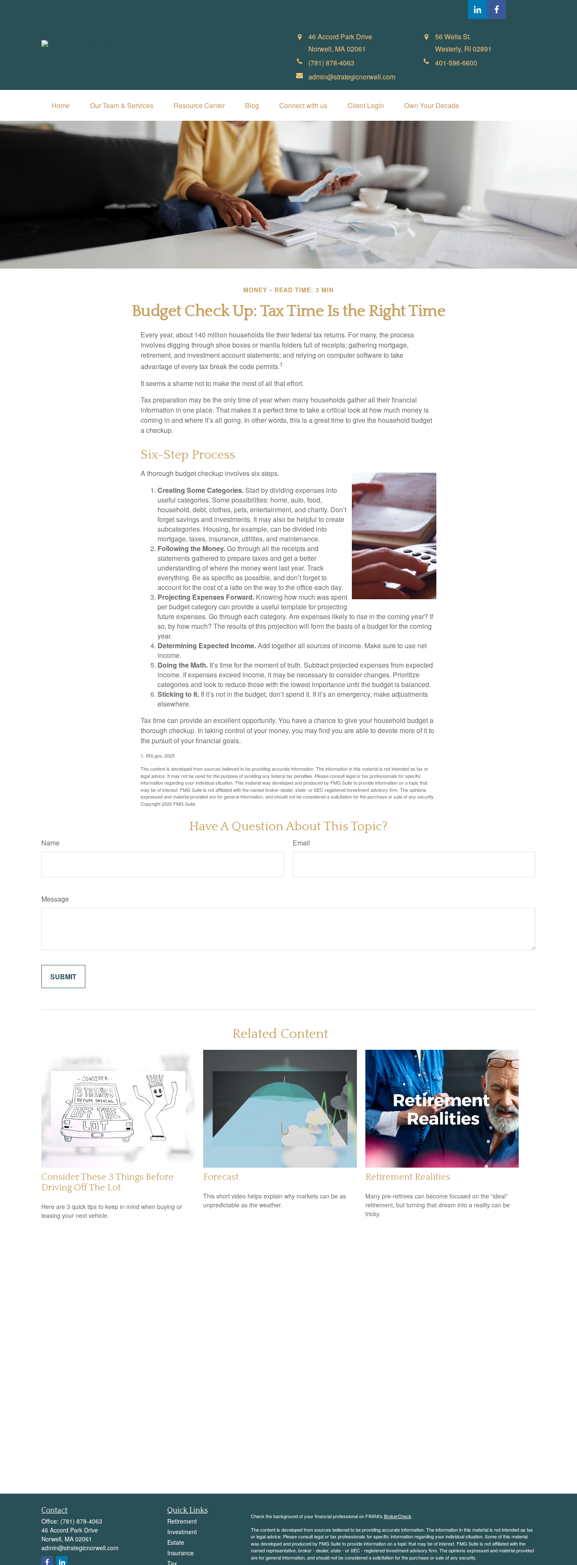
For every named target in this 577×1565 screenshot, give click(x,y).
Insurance (180, 1553)
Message (55, 899)
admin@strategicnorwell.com (80, 1547)
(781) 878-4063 (81, 1521)
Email (301, 843)
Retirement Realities (407, 1177)
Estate (175, 1542)
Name (50, 843)
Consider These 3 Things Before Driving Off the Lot (107, 1182)
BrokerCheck (397, 1516)
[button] (60, 105)
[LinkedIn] (477, 9)
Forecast (221, 1177)
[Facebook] (496, 9)
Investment (182, 1531)
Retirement (182, 1521)
